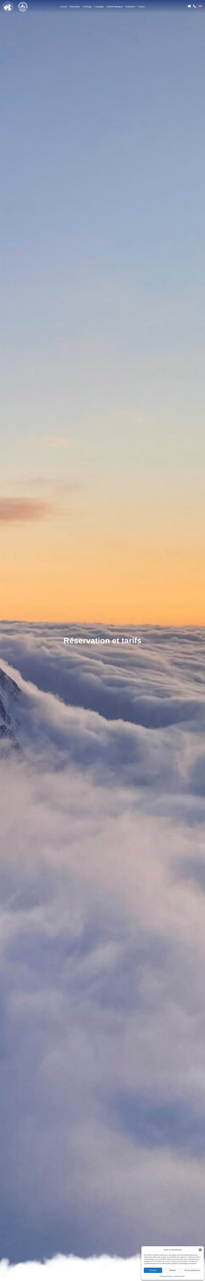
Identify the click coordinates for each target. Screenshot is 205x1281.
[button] (200, 1250)
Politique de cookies (165, 1276)
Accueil (64, 7)
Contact (141, 7)
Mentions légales (179, 1276)
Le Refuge (87, 7)
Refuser (173, 1270)
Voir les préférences (192, 1270)
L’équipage (99, 7)
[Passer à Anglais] (200, 6)
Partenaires (130, 7)
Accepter (152, 1270)
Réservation (75, 7)
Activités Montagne (115, 7)
